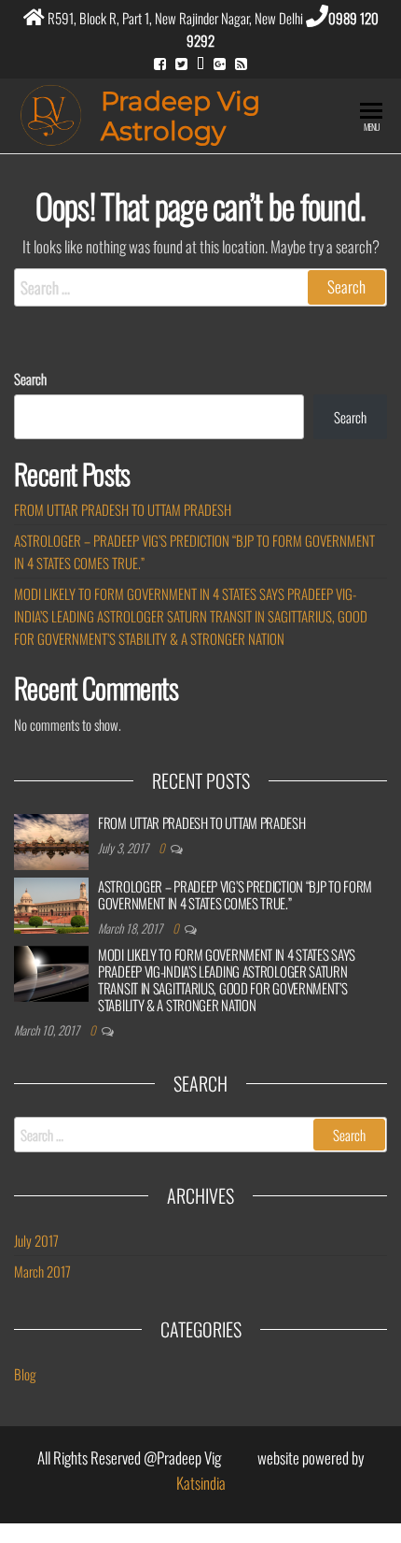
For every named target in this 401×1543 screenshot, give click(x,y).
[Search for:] (200, 287)
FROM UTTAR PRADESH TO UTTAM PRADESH (122, 509)
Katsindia (201, 1482)
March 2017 (42, 1271)
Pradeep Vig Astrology (180, 116)
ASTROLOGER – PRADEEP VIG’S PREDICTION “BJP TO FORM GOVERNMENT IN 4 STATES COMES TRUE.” (235, 894)
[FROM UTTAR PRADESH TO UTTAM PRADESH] (51, 839)
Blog (25, 1374)
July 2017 (36, 1240)
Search (30, 378)
